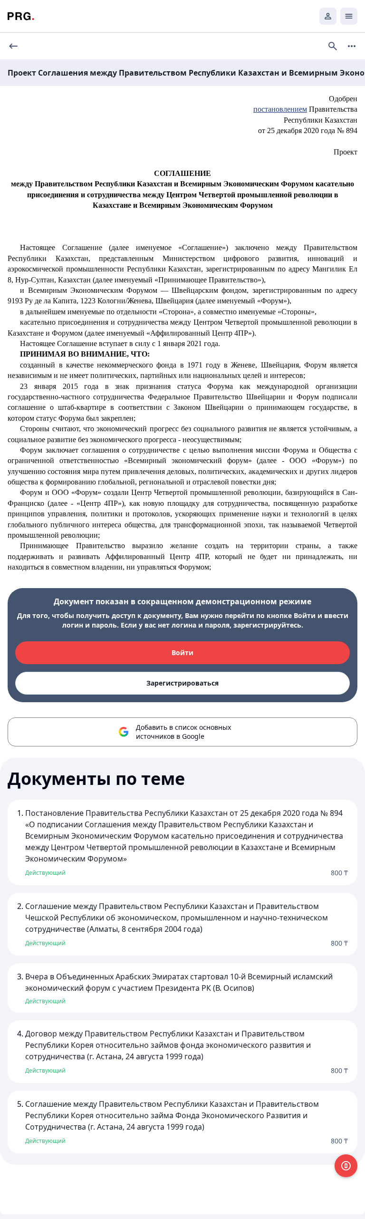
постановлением (280, 109)
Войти (182, 652)
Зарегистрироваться (182, 682)
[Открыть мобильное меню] (348, 16)
